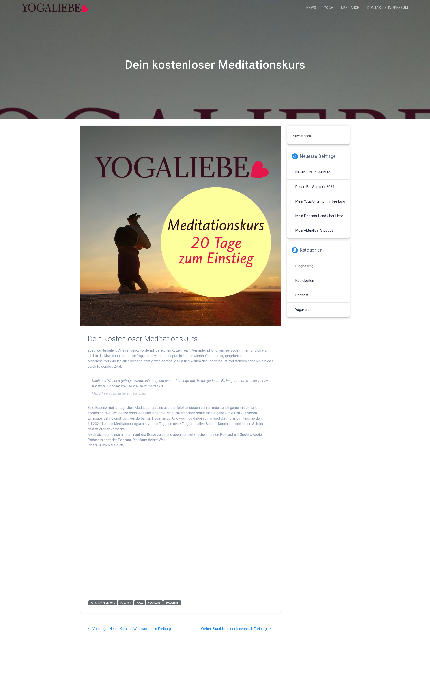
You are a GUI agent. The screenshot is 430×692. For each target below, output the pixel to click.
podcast (125, 603)
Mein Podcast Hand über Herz (319, 216)
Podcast (301, 295)
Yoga (328, 8)
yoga (139, 603)
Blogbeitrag (304, 266)
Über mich (350, 8)
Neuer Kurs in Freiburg (312, 172)
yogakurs (154, 603)
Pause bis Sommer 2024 (314, 187)
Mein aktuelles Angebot (314, 230)
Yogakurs (302, 310)
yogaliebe (172, 603)
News (311, 8)
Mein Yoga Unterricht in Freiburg (320, 201)
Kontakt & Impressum (387, 8)
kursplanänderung (103, 603)
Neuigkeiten (304, 280)
